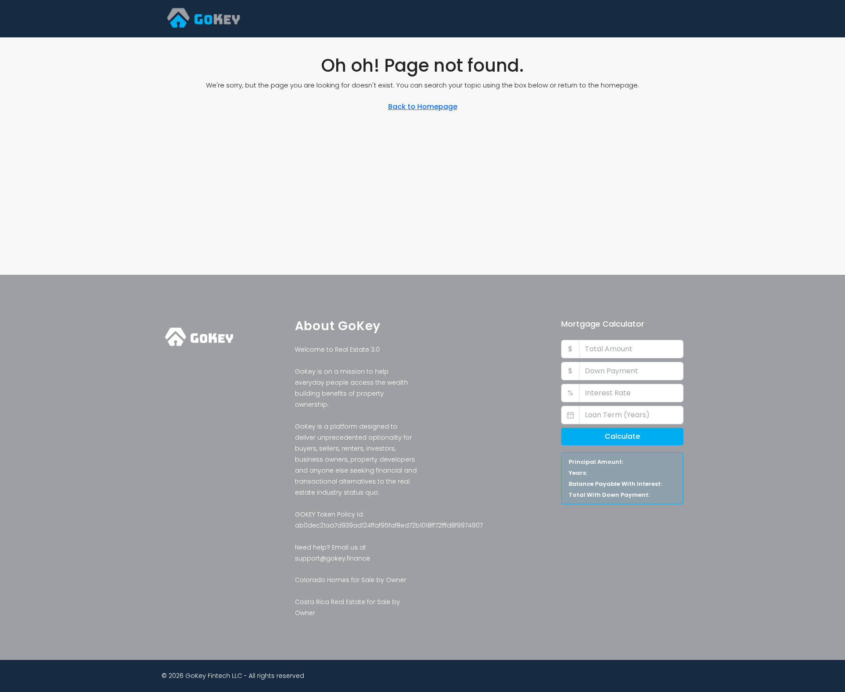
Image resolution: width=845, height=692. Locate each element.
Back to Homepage (422, 107)
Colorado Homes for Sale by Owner (350, 579)
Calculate (622, 436)
